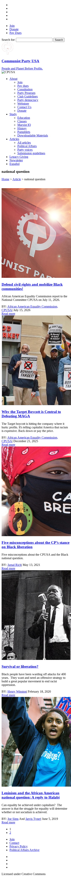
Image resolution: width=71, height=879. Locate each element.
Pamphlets (23, 132)
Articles (14, 139)
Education (23, 117)
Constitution (25, 89)
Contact (14, 843)
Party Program (26, 93)
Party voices (25, 149)
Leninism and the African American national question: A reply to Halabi (31, 795)
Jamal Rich (14, 564)
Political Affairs (27, 146)
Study (13, 114)
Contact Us (24, 107)
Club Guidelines (27, 96)
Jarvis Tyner (33, 818)
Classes (22, 121)
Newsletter (16, 160)
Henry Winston (16, 691)
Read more (8, 313)
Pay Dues (15, 32)
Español (14, 164)
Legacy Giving (18, 156)
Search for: (8, 39)
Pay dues (23, 85)
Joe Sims (13, 818)
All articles (24, 142)
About (13, 78)
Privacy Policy (18, 846)
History (22, 128)
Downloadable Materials (32, 135)
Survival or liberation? (20, 666)
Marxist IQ (24, 125)
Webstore (23, 103)
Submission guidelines (31, 153)
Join (12, 25)
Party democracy (27, 100)
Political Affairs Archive (24, 850)
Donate (14, 29)
